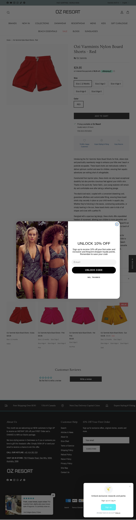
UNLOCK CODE (94, 270)
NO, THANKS (94, 277)
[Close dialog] (116, 224)
